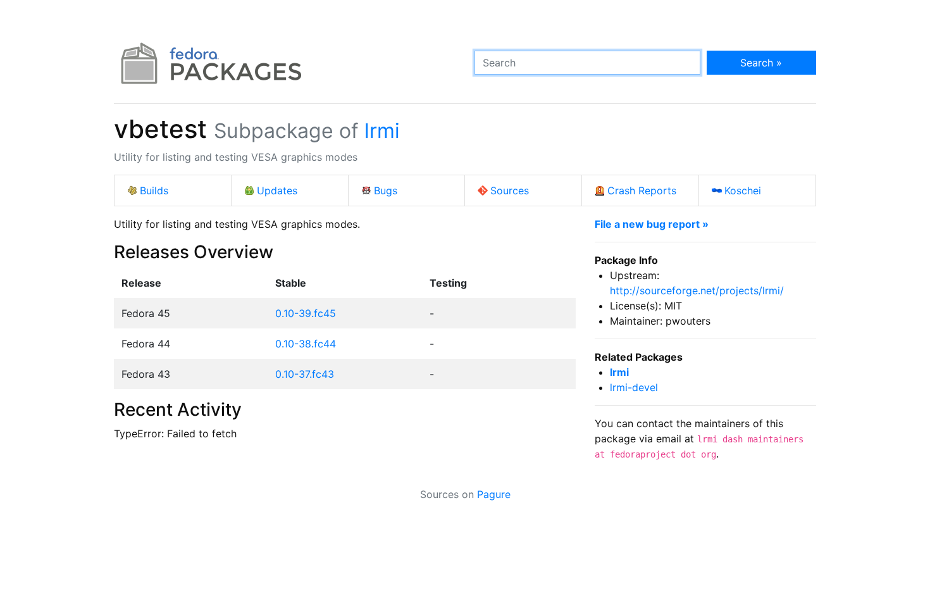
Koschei (742, 190)
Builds (154, 190)
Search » (761, 62)
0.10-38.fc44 (305, 343)
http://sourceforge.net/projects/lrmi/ (697, 290)
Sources (509, 190)
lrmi (382, 130)
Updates (277, 190)
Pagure (494, 494)
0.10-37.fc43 (304, 374)
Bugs (385, 190)
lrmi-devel (634, 387)
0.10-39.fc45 (305, 313)
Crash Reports (641, 190)
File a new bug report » (652, 224)
